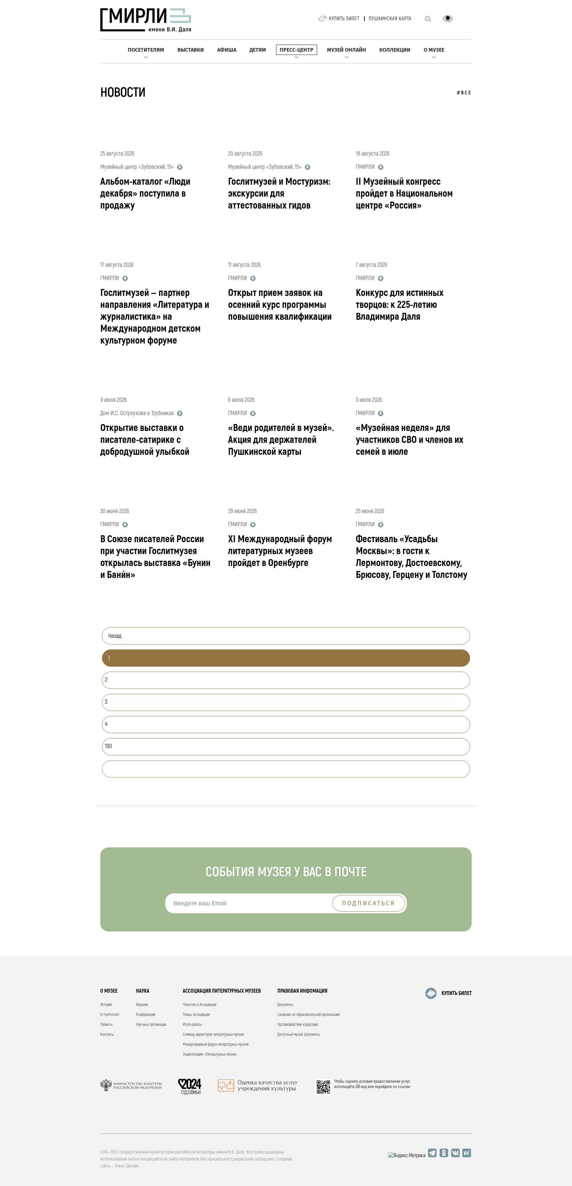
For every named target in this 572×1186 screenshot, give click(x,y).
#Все (464, 93)
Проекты (106, 1024)
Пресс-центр (296, 50)
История (106, 1004)
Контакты (107, 1034)
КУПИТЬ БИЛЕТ (457, 993)
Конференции (145, 1014)
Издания (142, 1004)
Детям (258, 50)
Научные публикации (151, 1024)
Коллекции (394, 50)
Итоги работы (192, 1024)
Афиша (226, 50)
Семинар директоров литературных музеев (213, 1034)
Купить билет (344, 19)
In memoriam (109, 1014)
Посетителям (146, 50)
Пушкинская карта (390, 19)
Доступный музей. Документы (298, 1034)
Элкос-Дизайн (127, 1166)
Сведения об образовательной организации (308, 1014)
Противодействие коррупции (297, 1024)
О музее (434, 50)
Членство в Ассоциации (199, 1004)
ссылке (404, 1086)
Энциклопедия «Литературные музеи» (210, 1054)
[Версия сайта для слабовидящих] (448, 18)
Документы (285, 1004)
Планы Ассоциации (196, 1014)
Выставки (190, 50)
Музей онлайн (346, 50)
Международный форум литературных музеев (216, 1044)
